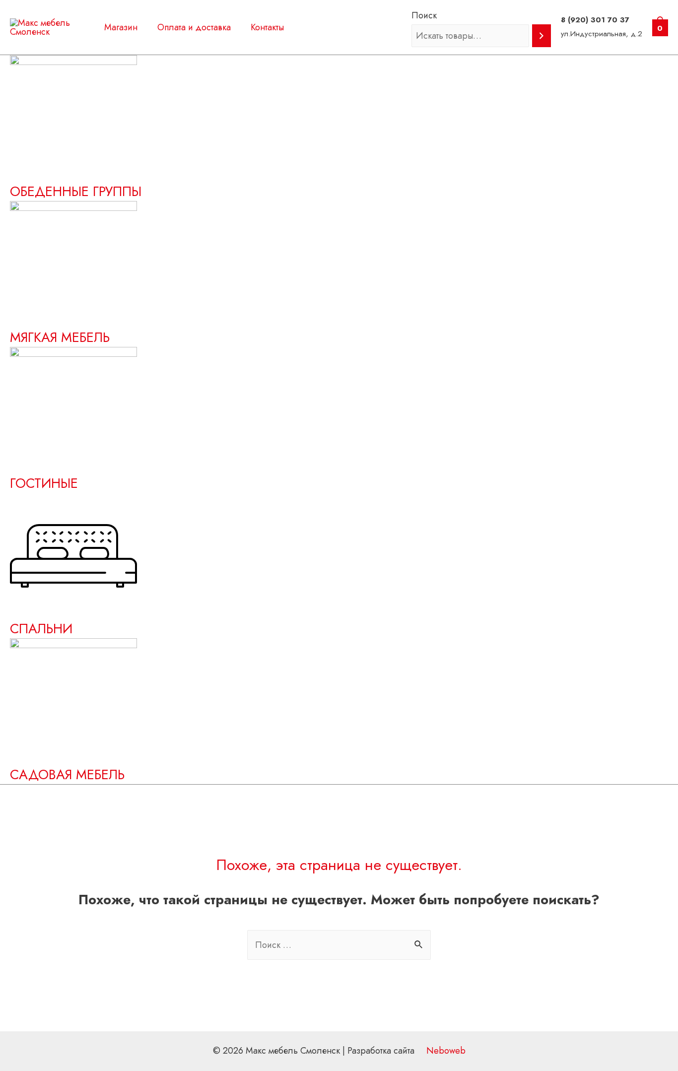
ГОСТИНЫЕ (44, 483)
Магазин (120, 27)
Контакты (267, 27)
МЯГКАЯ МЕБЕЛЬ (60, 337)
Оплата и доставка (194, 27)
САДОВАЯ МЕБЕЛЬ (67, 774)
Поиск (424, 15)
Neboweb (445, 1050)
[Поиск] (541, 35)
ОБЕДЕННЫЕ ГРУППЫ (75, 191)
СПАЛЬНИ (41, 628)
